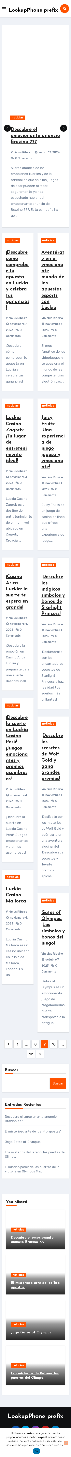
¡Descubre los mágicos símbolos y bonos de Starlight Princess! (53, 595)
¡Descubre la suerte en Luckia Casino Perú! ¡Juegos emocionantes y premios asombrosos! (17, 748)
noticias (17, 117)
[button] (63, 128)
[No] (66, 1443)
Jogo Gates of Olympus (22, 1142)
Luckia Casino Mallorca (16, 895)
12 (31, 1054)
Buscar (12, 1070)
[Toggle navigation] (4, 8)
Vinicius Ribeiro (21, 152)
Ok (36, 1451)
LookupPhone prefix (33, 10)
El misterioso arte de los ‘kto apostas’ (33, 1131)
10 (54, 1044)
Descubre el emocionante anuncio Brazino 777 (35, 135)
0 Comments (24, 158)
